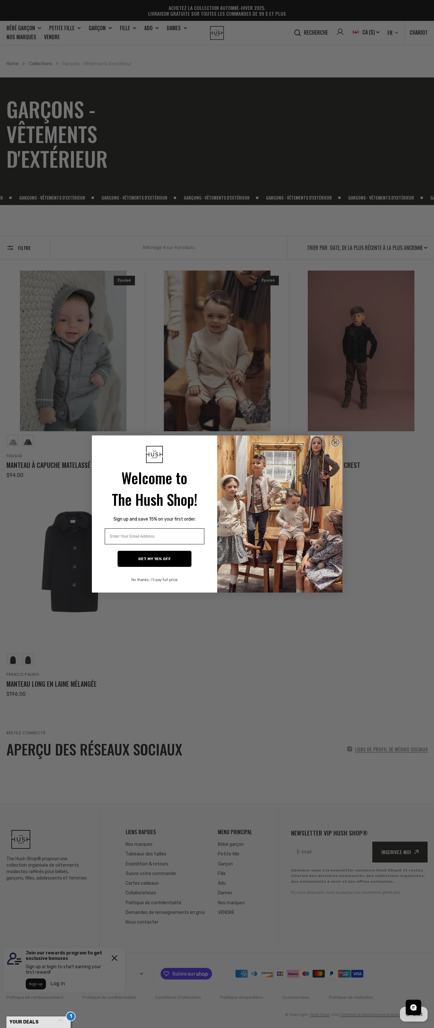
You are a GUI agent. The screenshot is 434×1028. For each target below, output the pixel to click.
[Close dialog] (335, 442)
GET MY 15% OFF (154, 559)
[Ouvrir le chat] (413, 1007)
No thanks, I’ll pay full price (154, 579)
